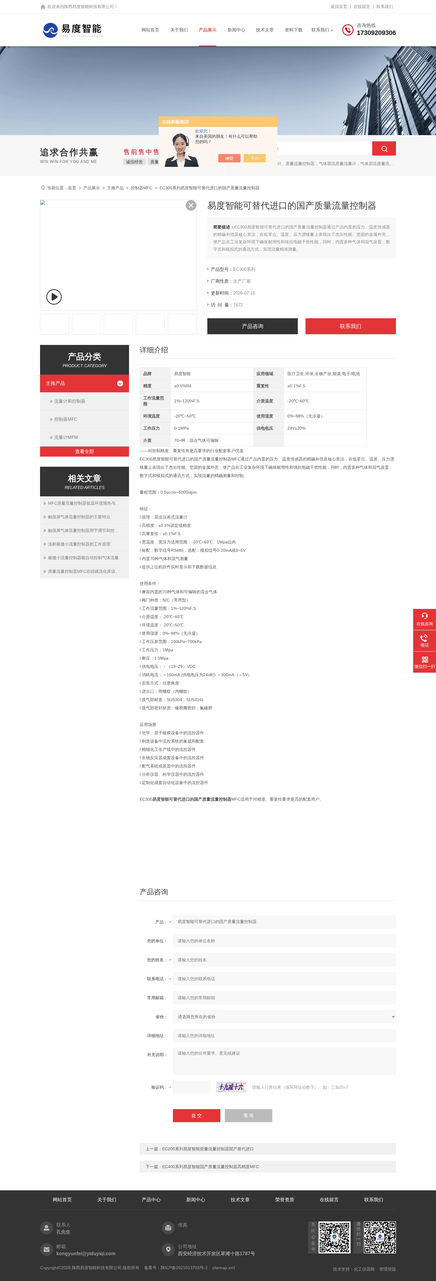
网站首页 (150, 29)
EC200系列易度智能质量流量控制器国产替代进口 (208, 1148)
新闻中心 (236, 29)
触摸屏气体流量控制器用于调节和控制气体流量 (88, 530)
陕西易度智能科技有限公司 (89, 6)
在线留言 (362, 6)
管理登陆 (387, 1269)
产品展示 (208, 29)
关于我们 (179, 29)
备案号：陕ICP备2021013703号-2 (176, 1267)
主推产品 (115, 187)
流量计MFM (66, 437)
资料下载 (294, 29)
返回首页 (339, 6)
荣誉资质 (284, 1199)
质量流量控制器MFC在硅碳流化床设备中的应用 (88, 571)
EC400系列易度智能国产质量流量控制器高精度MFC (210, 1166)
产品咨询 (252, 326)
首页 (72, 187)
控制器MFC (141, 187)
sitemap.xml (223, 1267)
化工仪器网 (364, 1269)
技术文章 (265, 29)
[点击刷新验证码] (231, 1087)
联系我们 (384, 6)
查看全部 (84, 451)
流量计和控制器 (69, 401)
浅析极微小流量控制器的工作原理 (79, 544)
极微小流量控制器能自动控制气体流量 (83, 557)
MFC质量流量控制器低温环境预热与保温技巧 (88, 503)
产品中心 (151, 1199)
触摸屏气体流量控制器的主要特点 (79, 516)
